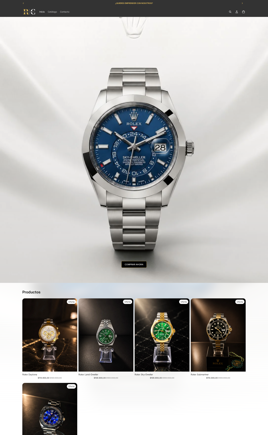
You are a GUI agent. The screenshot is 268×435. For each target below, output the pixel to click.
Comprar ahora (134, 264)
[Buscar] (230, 11)
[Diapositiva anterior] (139, 335)
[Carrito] (243, 11)
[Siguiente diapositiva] (185, 335)
